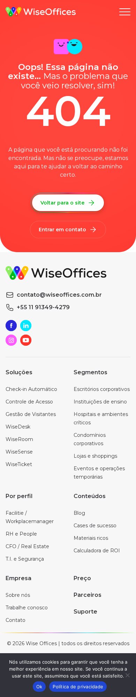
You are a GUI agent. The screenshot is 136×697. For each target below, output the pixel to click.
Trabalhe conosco (27, 607)
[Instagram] (11, 340)
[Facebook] (11, 325)
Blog (79, 513)
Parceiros (87, 595)
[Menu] (124, 11)
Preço (82, 578)
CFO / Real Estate (27, 546)
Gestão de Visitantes (31, 414)
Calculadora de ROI (97, 550)
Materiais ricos (91, 538)
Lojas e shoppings (95, 456)
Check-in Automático (31, 389)
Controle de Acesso (29, 402)
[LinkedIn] (25, 325)
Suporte (85, 611)
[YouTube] (25, 340)
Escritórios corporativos (102, 389)
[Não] (127, 675)
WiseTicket (19, 464)
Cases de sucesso (95, 525)
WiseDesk (18, 427)
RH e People (21, 534)
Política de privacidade (78, 686)
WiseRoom (19, 439)
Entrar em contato (62, 229)
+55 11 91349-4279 (43, 307)
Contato (15, 620)
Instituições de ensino (100, 402)
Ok (39, 686)
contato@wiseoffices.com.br (59, 294)
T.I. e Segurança (25, 559)
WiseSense (19, 452)
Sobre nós (18, 595)
